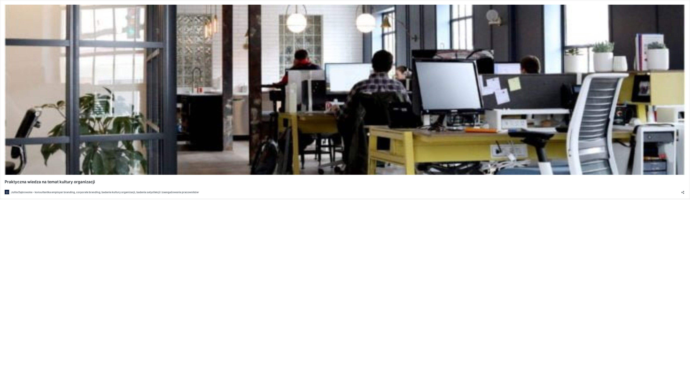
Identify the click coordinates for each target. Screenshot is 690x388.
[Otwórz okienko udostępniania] (682, 191)
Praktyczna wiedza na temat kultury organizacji (50, 181)
